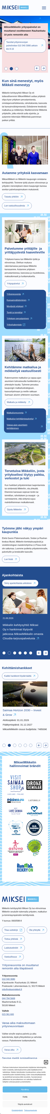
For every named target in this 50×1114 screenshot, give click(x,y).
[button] (46, 1062)
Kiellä (25, 1097)
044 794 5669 (8, 998)
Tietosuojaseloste (30, 1110)
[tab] (6, 68)
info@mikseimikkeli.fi (12, 989)
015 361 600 (8, 1014)
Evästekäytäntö (17, 1110)
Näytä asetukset (25, 1104)
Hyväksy (25, 1089)
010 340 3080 (8, 979)
